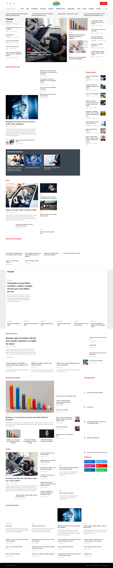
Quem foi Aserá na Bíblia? (62, 410)
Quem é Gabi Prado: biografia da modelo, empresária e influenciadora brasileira (14, 54)
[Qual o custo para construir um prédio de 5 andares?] (10, 142)
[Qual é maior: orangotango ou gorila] (14, 314)
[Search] (106, 9)
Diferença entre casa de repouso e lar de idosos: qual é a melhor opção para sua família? (48, 72)
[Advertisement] (22, 81)
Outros (98, 9)
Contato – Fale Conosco (95, 565)
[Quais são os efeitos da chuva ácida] (64, 314)
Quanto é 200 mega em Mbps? (32, 261)
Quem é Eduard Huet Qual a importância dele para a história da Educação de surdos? (69, 540)
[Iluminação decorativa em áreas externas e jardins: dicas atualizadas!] (22, 107)
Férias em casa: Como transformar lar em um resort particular (77, 58)
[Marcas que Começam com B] (44, 515)
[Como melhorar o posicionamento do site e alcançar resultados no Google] (14, 246)
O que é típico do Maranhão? (12, 40)
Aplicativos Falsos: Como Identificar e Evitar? (68, 14)
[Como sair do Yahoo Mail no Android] (71, 246)
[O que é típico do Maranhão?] (103, 95)
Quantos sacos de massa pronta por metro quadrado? (48, 95)
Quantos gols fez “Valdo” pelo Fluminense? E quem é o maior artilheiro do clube (69, 554)
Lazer (78, 9)
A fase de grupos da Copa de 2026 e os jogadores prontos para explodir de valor (42, 14)
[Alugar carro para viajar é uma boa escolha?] (22, 195)
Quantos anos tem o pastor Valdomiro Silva (64, 435)
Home (87, 565)
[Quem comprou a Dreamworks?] (34, 160)
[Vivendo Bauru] (56, 3)
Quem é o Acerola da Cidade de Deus (14, 546)
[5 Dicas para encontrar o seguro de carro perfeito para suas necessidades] (48, 188)
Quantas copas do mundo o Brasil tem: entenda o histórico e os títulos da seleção (17, 14)
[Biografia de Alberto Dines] (95, 431)
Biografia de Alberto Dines (93, 438)
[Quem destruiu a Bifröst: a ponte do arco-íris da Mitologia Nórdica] (98, 314)
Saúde (84, 9)
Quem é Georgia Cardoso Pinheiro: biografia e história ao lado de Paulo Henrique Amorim (92, 139)
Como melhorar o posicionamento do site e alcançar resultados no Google (14, 253)
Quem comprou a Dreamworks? (33, 167)
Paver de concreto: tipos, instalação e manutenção (48, 88)
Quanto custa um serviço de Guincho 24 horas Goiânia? (48, 215)
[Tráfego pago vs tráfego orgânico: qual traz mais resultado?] (52, 246)
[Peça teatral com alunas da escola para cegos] (95, 445)
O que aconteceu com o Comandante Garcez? (66, 396)
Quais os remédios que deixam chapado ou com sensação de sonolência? (69, 468)
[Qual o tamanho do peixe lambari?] (103, 130)
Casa (27, 9)
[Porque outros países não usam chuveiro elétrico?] (81, 314)
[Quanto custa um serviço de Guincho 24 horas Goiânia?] (48, 205)
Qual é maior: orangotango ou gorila (14, 324)
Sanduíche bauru (9, 35)
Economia (34, 9)
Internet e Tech (60, 9)
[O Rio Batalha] (85, 346)
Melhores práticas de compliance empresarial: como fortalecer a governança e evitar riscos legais (14, 169)
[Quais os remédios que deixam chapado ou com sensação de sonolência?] (69, 457)
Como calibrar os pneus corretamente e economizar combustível (24, 225)
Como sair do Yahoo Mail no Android (71, 253)
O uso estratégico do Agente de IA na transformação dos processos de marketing (33, 254)
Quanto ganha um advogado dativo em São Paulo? (52, 168)
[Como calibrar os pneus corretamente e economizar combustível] (10, 226)
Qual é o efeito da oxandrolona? (66, 493)
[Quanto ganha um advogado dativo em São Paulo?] (52, 160)
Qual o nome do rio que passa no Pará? (31, 324)
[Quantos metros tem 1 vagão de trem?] (48, 223)
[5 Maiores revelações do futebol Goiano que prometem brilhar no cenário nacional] (77, 402)
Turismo (91, 9)
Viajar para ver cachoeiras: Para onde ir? (97, 44)
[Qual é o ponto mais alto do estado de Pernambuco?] (85, 354)
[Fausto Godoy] (95, 400)
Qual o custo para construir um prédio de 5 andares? (25, 140)
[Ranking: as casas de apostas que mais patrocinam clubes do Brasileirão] (78, 24)
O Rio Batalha (9, 21)
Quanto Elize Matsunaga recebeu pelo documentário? (97, 37)
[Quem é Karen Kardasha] (77, 428)
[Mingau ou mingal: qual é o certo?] (48, 314)
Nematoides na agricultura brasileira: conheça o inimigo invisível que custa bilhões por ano (94, 14)
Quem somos (104, 565)
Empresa (50, 9)
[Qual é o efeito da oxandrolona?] (69, 483)
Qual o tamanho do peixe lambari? (91, 129)
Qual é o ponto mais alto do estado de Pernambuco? (98, 353)
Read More (10, 357)
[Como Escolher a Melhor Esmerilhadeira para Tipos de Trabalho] (30, 433)
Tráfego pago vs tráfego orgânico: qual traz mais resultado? (51, 253)
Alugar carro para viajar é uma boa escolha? (98, 30)
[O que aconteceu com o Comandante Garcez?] (68, 387)
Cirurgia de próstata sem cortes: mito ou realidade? (14, 28)
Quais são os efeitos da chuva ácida (64, 324)
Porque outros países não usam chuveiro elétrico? (81, 324)
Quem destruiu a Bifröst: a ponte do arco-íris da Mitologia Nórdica (98, 325)
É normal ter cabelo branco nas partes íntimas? (47, 475)
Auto (22, 9)
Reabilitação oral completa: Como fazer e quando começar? (48, 468)
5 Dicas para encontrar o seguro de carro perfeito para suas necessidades (48, 197)
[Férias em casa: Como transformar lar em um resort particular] (78, 46)
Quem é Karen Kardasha (61, 427)
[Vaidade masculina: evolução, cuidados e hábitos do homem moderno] (10, 497)
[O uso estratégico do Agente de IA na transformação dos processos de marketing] (33, 246)
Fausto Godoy (90, 407)
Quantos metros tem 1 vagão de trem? (47, 232)
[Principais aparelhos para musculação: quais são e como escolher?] (46, 40)
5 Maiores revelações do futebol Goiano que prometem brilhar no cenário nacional (63, 402)
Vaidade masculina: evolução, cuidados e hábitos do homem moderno (97, 53)
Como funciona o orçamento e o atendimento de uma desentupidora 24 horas (48, 80)
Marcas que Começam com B (12, 46)
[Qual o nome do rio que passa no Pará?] (31, 314)
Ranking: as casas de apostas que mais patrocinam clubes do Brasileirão (77, 36)
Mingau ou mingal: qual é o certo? (47, 324)
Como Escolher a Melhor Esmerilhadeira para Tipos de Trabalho (97, 22)
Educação (43, 9)
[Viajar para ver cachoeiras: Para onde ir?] (85, 339)
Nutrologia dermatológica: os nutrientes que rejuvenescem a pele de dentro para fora (48, 484)
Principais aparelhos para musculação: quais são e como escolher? (39, 54)
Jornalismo (70, 9)
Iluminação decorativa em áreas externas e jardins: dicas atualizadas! (20, 122)
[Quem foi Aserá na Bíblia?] (77, 411)
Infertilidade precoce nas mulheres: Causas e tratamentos (48, 461)
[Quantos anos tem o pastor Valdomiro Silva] (77, 436)
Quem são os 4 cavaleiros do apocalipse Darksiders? (43, 554)
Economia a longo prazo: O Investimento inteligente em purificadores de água (46, 493)
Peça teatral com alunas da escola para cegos (97, 452)
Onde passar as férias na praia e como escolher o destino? (41, 364)
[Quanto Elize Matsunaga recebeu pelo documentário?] (46, 433)
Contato (103, 3)
